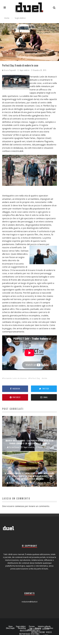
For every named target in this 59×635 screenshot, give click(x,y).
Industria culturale (44, 626)
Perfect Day (35, 378)
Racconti (25, 630)
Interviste (36, 628)
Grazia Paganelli (9, 70)
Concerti (35, 630)
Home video (46, 632)
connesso (19, 506)
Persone (32, 626)
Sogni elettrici (25, 70)
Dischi (45, 628)
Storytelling (22, 628)
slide (45, 378)
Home (11, 626)
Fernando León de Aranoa (15, 378)
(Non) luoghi (10, 628)
